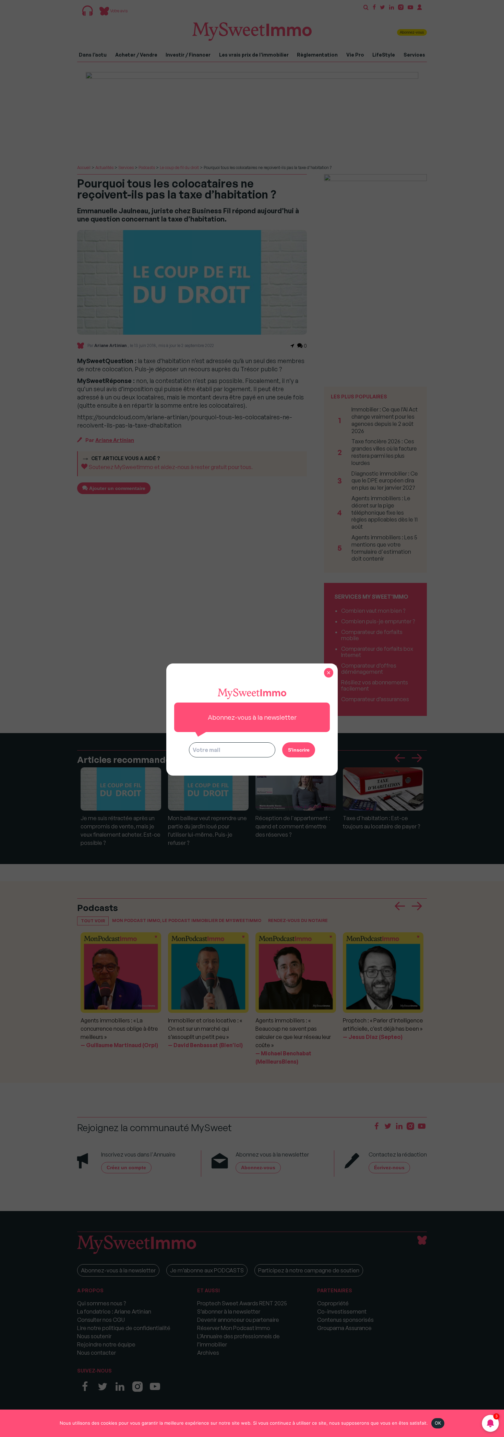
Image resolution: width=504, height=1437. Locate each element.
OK (438, 1423)
